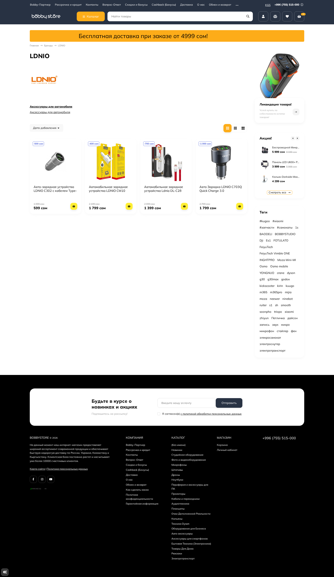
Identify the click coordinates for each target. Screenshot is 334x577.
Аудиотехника (180, 503)
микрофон (267, 331)
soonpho (265, 312)
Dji (261, 240)
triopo (278, 312)
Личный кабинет (227, 449)
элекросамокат (270, 337)
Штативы (177, 469)
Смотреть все (278, 192)
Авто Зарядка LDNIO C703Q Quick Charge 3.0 (220, 189)
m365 (263, 292)
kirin (280, 286)
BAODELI (266, 234)
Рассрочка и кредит (68, 4)
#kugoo (265, 221)
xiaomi (289, 312)
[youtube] (50, 479)
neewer (275, 299)
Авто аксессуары (182, 533)
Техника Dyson (180, 523)
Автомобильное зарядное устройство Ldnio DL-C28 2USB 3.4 (163, 190)
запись (264, 324)
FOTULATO (281, 240)
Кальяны (176, 518)
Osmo (264, 266)
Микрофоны (179, 464)
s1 (270, 305)
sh (276, 305)
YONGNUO (267, 273)
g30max (273, 279)
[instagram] (42, 479)
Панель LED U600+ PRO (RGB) (290, 162)
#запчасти (267, 227)
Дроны (175, 474)
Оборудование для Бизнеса (188, 528)
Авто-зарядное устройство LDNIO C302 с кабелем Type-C (55, 190)
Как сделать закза (137, 489)
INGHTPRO (267, 260)
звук (275, 324)
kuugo (290, 286)
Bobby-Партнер (40, 4)
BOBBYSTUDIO (285, 234)
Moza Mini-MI (286, 260)
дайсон (292, 318)
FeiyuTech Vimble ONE (275, 253)
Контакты (92, 4)
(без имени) (178, 444)
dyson (291, 273)
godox (285, 279)
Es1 (268, 240)
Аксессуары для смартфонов (189, 538)
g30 (262, 279)
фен (294, 331)
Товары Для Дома (182, 548)
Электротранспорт (183, 558)
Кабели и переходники (185, 498)
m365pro (276, 292)
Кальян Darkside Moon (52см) (290, 176)
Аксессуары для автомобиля (51, 106)
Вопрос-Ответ (111, 4)
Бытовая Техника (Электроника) (191, 543)
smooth (286, 305)
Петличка (278, 318)
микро (285, 324)
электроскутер (270, 344)
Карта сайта (37, 468)
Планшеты (178, 508)
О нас (201, 4)
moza (263, 299)
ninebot (287, 299)
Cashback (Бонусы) (164, 4)
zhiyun (264, 318)
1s (296, 227)
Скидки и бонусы (136, 4)
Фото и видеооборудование (188, 459)
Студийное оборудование (187, 454)
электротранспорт (272, 350)
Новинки (176, 449)
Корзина (222, 444)
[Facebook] (33, 479)
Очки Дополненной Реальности (190, 513)
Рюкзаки (176, 553)
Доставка (186, 4)
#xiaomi (278, 221)
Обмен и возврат (220, 4)
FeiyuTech (266, 247)
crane (280, 273)
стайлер (282, 331)
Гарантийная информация (142, 503)
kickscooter (267, 286)
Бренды (48, 45)
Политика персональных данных (67, 468)
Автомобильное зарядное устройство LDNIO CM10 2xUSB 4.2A (108, 190)
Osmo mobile (279, 266)
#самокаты (284, 227)
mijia (288, 292)
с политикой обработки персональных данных (211, 414)
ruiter (263, 305)
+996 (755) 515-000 (287, 4)
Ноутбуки (177, 479)
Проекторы (178, 493)
